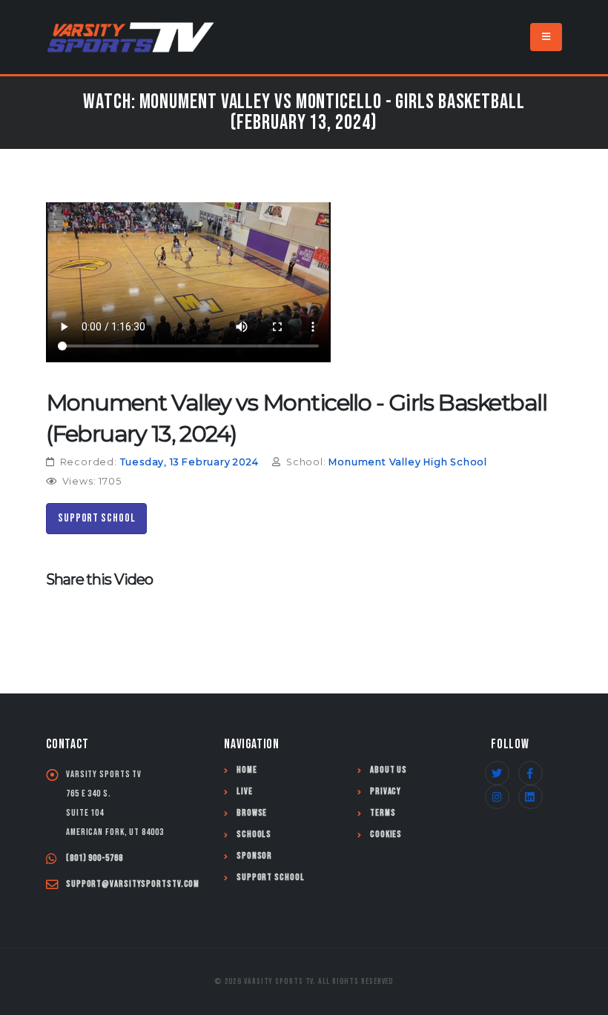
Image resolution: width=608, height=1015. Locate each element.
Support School (97, 518)
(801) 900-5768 (94, 858)
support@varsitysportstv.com (132, 884)
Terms (383, 813)
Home (247, 770)
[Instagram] (497, 797)
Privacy (385, 791)
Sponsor (254, 856)
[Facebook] (530, 773)
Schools (254, 834)
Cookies (386, 834)
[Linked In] (530, 797)
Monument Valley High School (407, 461)
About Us (388, 770)
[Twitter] (497, 773)
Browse (252, 813)
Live (245, 791)
